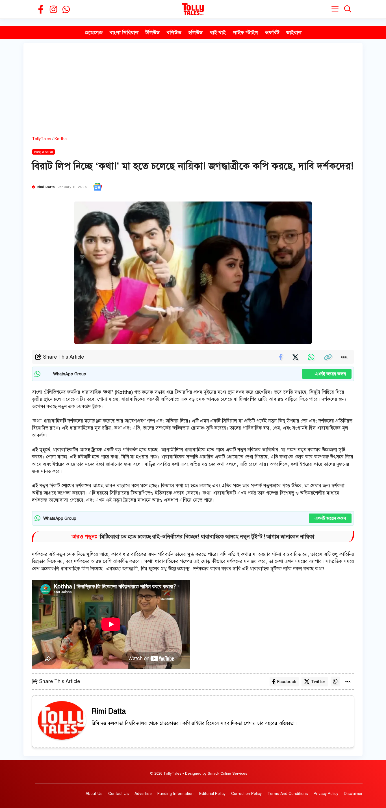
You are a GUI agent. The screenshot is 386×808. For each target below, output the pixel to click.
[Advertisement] (193, 93)
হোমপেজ (94, 32)
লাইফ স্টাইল (245, 32)
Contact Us (118, 793)
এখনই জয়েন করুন (327, 374)
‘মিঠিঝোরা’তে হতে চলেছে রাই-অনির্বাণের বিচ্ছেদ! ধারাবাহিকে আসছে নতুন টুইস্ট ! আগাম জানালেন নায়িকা (206, 536)
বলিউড (174, 32)
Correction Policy (246, 793)
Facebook (286, 681)
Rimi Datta (46, 187)
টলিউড (153, 32)
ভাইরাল (294, 32)
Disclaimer (353, 793)
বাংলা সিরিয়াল (124, 32)
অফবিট (272, 32)
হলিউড (195, 32)
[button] (347, 9)
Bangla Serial (43, 152)
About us (94, 793)
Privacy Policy (326, 793)
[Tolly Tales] (193, 9)
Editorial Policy (212, 793)
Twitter (318, 681)
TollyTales (41, 139)
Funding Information (175, 793)
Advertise (143, 793)
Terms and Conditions (287, 793)
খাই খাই (218, 32)
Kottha (61, 139)
